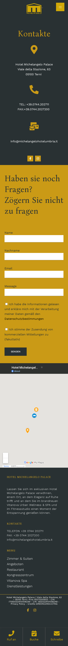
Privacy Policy (18, 604)
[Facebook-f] (30, 158)
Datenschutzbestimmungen (24, 318)
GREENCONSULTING (46, 604)
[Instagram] (34, 610)
